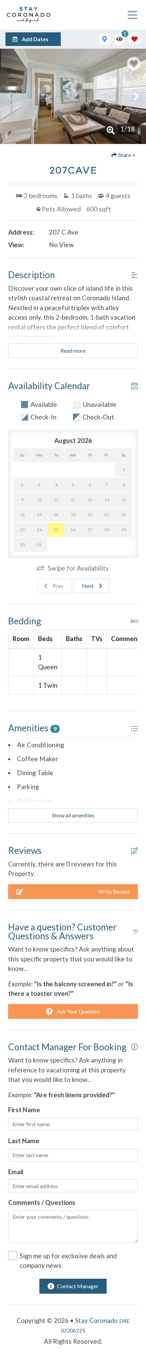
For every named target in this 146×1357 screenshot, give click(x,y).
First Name (24, 1110)
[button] (9, 96)
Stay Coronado (96, 1320)
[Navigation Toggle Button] (132, 15)
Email (15, 1172)
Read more (73, 350)
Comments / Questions (41, 1202)
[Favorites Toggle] (134, 39)
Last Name (23, 1141)
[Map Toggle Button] (104, 39)
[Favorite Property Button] (134, 63)
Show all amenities (73, 815)
